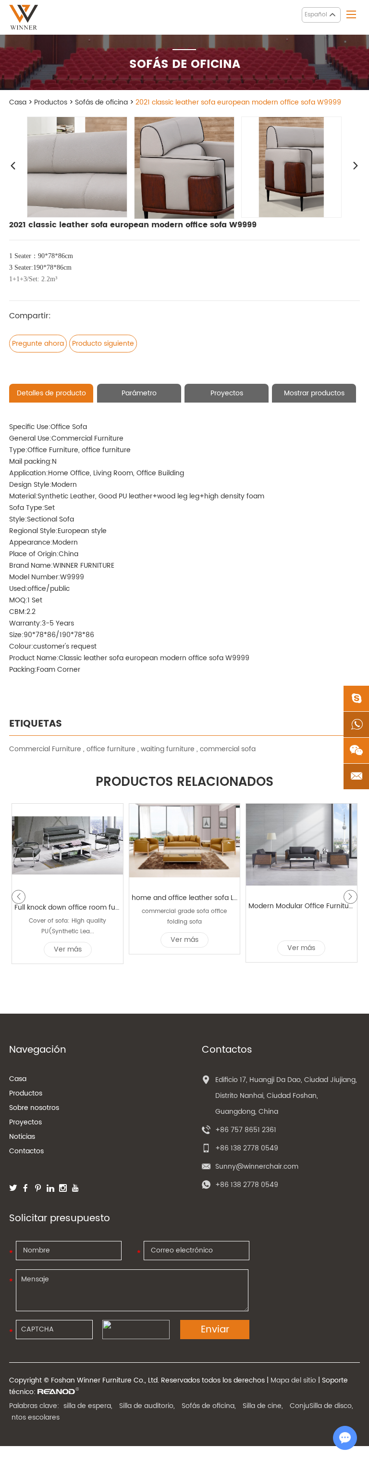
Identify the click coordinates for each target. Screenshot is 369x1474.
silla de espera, (87, 1405)
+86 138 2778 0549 (246, 1184)
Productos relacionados (184, 782)
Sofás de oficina (101, 102)
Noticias (22, 1136)
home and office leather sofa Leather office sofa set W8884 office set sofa (185, 897)
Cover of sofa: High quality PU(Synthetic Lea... (67, 926)
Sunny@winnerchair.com (256, 1166)
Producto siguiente (103, 343)
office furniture (111, 749)
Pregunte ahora (38, 343)
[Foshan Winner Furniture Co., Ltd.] (23, 17)
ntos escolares (36, 1417)
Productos (50, 102)
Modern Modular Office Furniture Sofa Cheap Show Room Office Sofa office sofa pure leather (301, 906)
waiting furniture (169, 749)
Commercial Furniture (45, 749)
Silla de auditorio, (147, 1405)
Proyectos (25, 1122)
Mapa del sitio (293, 1380)
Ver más (68, 949)
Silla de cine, (263, 1405)
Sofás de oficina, (209, 1405)
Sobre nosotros (34, 1107)
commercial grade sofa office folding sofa (184, 916)
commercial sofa (228, 749)
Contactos (26, 1151)
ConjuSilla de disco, (321, 1405)
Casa (17, 102)
